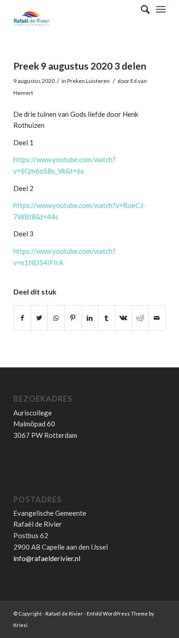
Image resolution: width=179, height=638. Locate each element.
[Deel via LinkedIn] (90, 318)
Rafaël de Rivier (64, 613)
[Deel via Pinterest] (73, 318)
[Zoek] (141, 9)
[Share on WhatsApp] (56, 318)
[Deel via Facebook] (22, 318)
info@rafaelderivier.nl (46, 558)
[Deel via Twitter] (39, 318)
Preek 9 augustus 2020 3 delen (79, 65)
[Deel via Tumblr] (106, 318)
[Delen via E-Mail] (157, 318)
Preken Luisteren (88, 80)
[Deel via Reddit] (140, 318)
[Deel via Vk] (123, 318)
